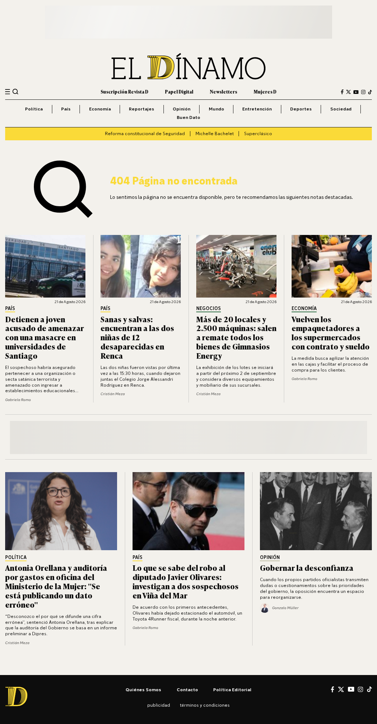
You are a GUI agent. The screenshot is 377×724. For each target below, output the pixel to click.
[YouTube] (356, 92)
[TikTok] (370, 92)
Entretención (257, 109)
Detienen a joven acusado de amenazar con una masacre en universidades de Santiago (44, 337)
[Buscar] (15, 91)
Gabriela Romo (18, 399)
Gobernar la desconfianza (306, 567)
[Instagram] (363, 92)
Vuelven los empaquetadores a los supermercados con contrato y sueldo (331, 332)
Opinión (181, 109)
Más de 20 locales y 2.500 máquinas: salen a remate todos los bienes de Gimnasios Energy (236, 337)
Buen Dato (188, 117)
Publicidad (158, 705)
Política (34, 109)
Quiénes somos (143, 689)
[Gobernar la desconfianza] (316, 511)
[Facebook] (342, 91)
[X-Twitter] (348, 92)
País (66, 109)
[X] (341, 689)
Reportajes (141, 109)
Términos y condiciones (205, 705)
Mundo (216, 109)
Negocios (208, 308)
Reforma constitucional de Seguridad (145, 133)
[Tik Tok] (369, 689)
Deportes (301, 109)
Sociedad (341, 109)
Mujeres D (265, 91)
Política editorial (232, 689)
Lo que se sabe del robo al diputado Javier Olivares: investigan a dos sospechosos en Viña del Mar (186, 581)
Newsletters (223, 91)
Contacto (187, 689)
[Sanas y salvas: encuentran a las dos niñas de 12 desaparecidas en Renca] (141, 266)
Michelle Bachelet (214, 133)
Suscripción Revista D (124, 91)
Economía (100, 109)
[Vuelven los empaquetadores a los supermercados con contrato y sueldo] (332, 266)
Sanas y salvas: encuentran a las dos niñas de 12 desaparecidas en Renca (137, 337)
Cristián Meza (113, 393)
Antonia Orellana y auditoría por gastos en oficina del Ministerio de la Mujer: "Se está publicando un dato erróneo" (56, 586)
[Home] (188, 66)
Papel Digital (179, 91)
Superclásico (258, 133)
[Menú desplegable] (7, 92)
